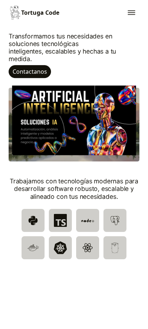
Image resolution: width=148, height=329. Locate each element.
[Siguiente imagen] (129, 120)
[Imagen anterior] (18, 120)
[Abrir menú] (131, 12)
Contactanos (30, 72)
